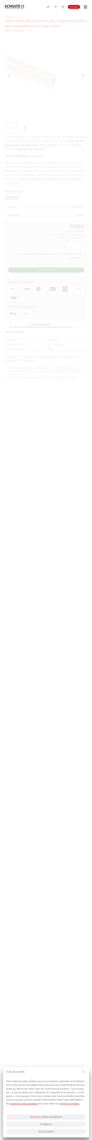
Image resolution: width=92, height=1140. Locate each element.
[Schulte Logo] (14, 7)
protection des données (23, 1103)
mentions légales (69, 1103)
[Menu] (85, 7)
